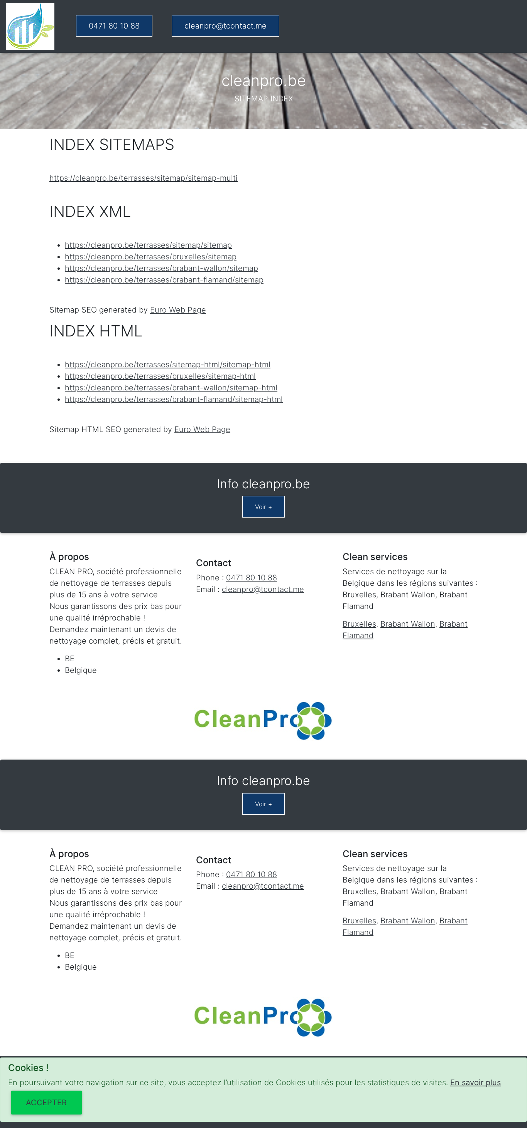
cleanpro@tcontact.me (225, 25)
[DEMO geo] (30, 26)
